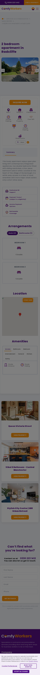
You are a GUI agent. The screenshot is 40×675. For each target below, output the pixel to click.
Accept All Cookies (21, 671)
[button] (28, 142)
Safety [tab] (7, 359)
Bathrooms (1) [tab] (25, 233)
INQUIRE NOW (20, 102)
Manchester (7, 21)
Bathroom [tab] (16, 349)
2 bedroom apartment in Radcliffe (16, 24)
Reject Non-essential (28, 666)
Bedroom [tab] (26, 349)
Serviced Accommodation (17, 19)
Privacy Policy (33, 661)
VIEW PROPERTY (20, 435)
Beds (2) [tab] (12, 233)
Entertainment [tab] (10, 354)
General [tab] (21, 354)
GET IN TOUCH (10, 598)
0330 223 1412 (28, 558)
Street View (28, 300)
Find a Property (32, 2)
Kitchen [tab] (29, 354)
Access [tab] (7, 349)
